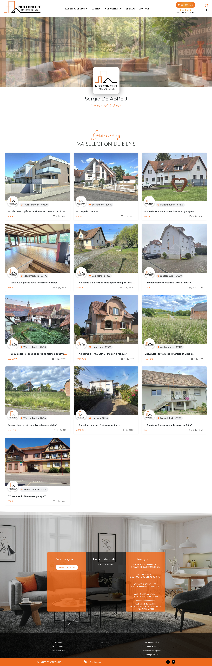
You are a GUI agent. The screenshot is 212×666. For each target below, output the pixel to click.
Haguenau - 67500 (101, 347)
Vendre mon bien (59, 646)
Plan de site (151, 646)
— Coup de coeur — (87, 211)
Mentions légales (152, 642)
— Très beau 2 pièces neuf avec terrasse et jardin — (36, 211)
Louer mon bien (58, 650)
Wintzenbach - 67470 (34, 347)
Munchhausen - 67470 (171, 204)
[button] (67, 567)
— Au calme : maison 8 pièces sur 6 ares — (99, 425)
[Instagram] (207, 5)
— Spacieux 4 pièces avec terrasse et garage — (34, 282)
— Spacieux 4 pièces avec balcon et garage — (169, 211)
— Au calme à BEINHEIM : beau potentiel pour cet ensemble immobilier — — (118, 282)
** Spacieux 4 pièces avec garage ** (27, 496)
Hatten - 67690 (100, 418)
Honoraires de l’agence (152, 650)
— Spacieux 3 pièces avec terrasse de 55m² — (169, 425)
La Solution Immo (94, 662)
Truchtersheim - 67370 (35, 204)
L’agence (58, 642)
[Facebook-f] (168, 662)
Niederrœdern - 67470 (35, 275)
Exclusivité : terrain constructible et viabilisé (169, 354)
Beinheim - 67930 (101, 275)
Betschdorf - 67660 (102, 204)
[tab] (76, 8)
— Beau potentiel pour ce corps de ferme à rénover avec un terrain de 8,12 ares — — (55, 354)
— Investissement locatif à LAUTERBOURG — (169, 282)
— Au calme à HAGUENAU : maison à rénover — (102, 354)
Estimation (105, 642)
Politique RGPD (152, 655)
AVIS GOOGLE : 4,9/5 (185, 12)
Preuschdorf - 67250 (170, 418)
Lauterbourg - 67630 (171, 275)
